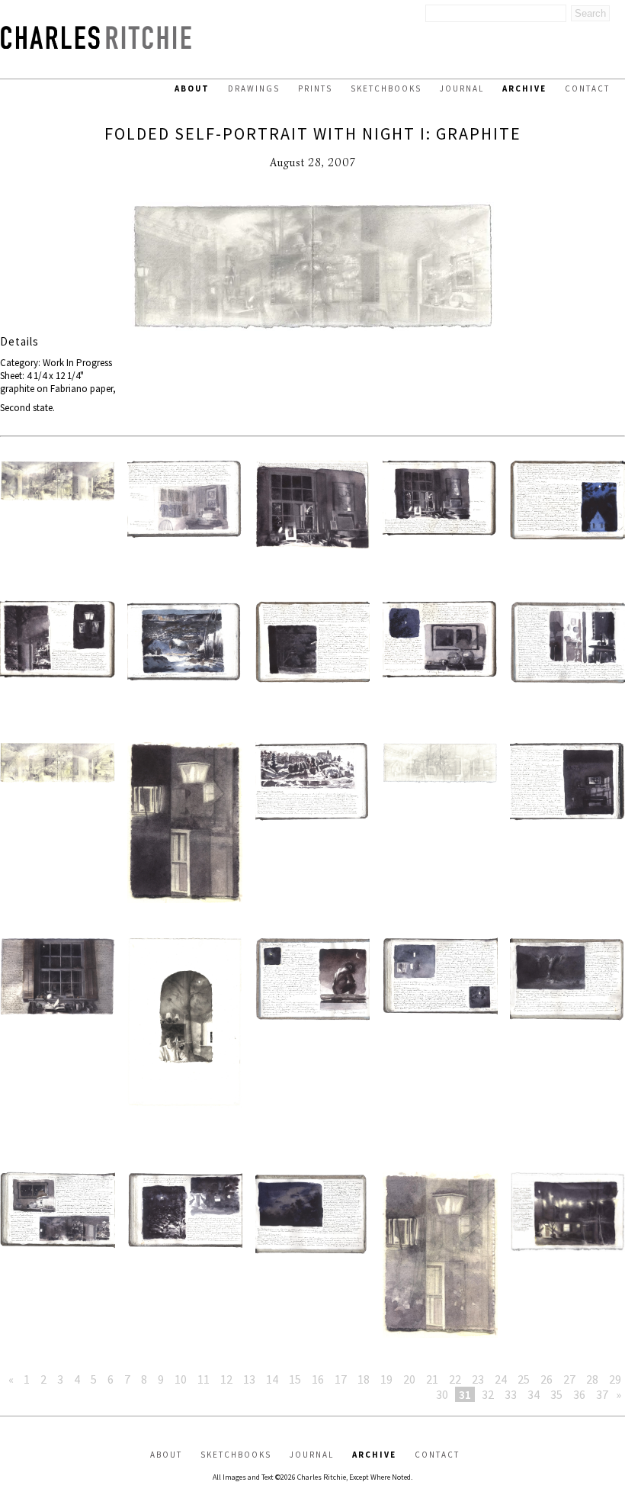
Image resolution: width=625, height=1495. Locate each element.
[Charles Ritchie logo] (96, 44)
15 (295, 1379)
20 (409, 1379)
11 (203, 1379)
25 (524, 1379)
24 (501, 1379)
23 (478, 1379)
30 (442, 1394)
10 (181, 1379)
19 (386, 1379)
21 (432, 1379)
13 (249, 1379)
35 (556, 1394)
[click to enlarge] (312, 268)
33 (511, 1394)
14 (272, 1379)
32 (488, 1394)
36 (579, 1394)
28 (592, 1379)
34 (533, 1394)
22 (455, 1379)
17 (341, 1379)
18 (363, 1379)
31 (465, 1394)
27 (569, 1379)
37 (602, 1394)
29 (615, 1379)
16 (318, 1379)
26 (546, 1379)
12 (226, 1379)
